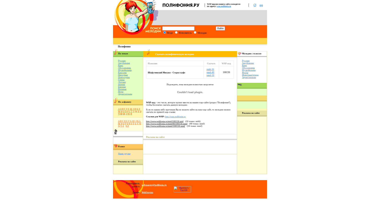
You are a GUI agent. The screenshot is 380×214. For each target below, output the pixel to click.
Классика (122, 72)
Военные (122, 89)
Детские (122, 82)
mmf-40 (210, 72)
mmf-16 (210, 75)
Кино (120, 65)
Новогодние (124, 77)
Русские (122, 60)
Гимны (121, 79)
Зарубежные (124, 63)
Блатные (122, 87)
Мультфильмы (125, 70)
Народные (123, 75)
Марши (121, 84)
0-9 (127, 126)
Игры (120, 91)
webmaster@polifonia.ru (154, 185)
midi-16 (210, 69)
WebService (147, 192)
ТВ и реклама (124, 68)
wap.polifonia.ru (224, 6)
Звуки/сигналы (125, 94)
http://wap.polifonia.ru (175, 116)
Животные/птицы (250, 75)
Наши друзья (124, 153)
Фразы (245, 72)
